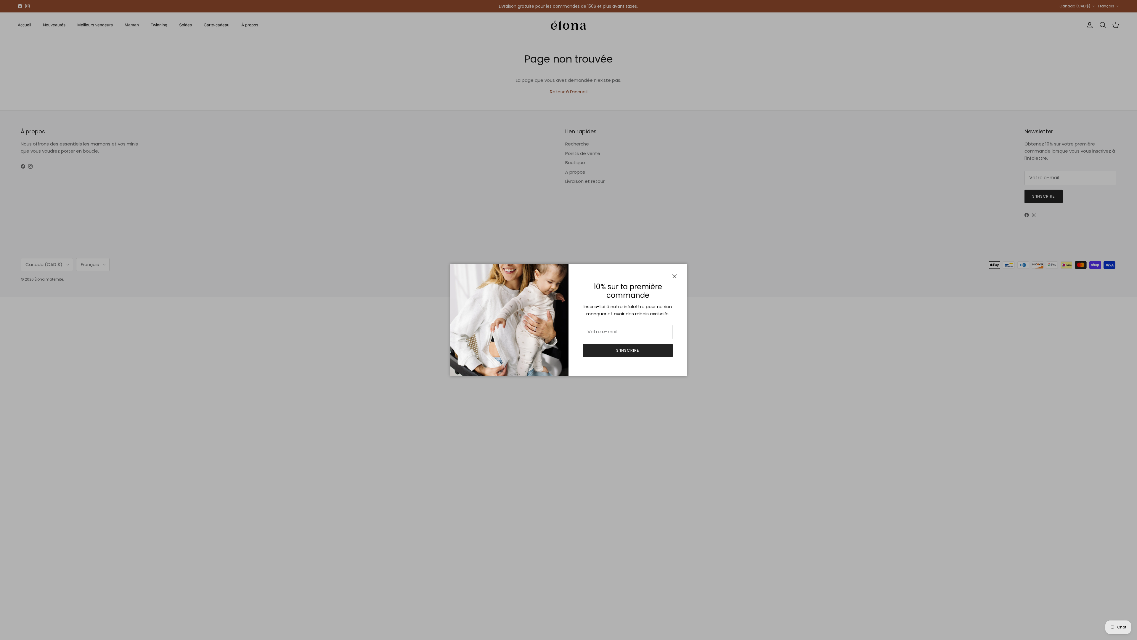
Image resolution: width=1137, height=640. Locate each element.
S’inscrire (627, 350)
